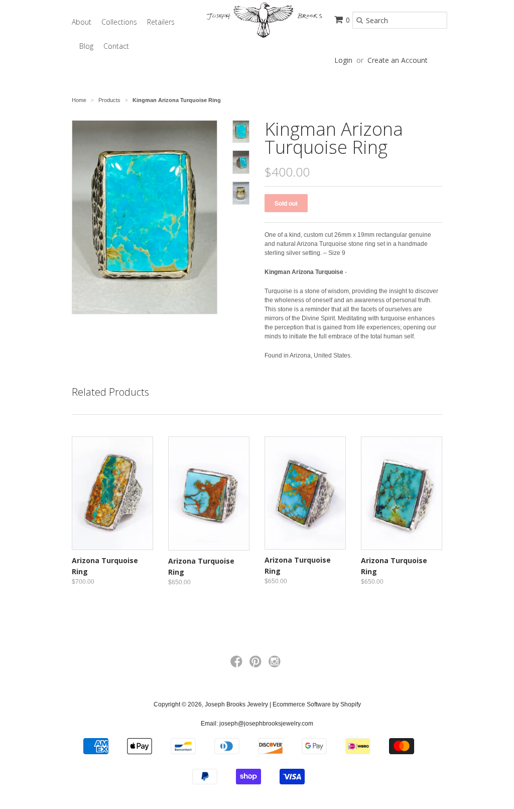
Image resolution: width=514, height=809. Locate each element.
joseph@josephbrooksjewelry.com (266, 723)
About (81, 22)
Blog (86, 46)
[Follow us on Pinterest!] (257, 665)
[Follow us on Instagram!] (276, 665)
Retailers (161, 22)
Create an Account (397, 60)
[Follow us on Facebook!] (237, 665)
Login (343, 60)
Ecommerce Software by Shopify (317, 704)
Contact (116, 46)
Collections (119, 22)
